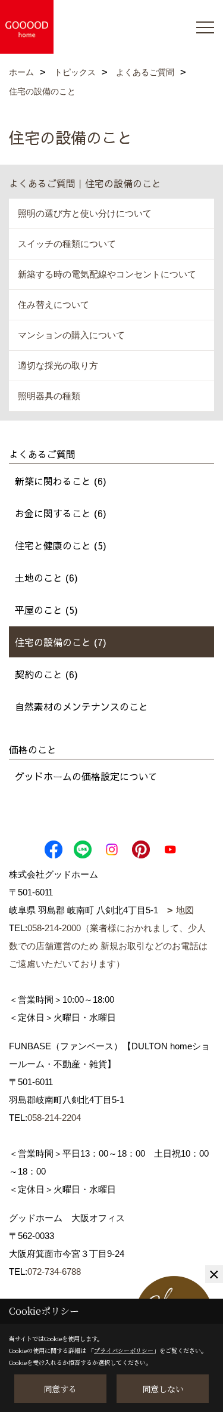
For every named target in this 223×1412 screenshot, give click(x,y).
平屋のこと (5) (46, 609)
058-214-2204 (54, 1118)
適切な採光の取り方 (58, 365)
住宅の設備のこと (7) (60, 641)
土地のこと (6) (46, 577)
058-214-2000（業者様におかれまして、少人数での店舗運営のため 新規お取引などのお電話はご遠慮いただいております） (108, 946)
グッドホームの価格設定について (86, 776)
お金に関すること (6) (60, 513)
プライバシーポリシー (123, 1350)
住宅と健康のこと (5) (60, 545)
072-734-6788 (54, 1271)
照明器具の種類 (49, 396)
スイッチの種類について (67, 244)
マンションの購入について (71, 335)
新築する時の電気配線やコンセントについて (107, 274)
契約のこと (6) (46, 674)
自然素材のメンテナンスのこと (81, 706)
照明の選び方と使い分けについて (85, 213)
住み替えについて (53, 304)
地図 (185, 910)
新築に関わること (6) (60, 480)
